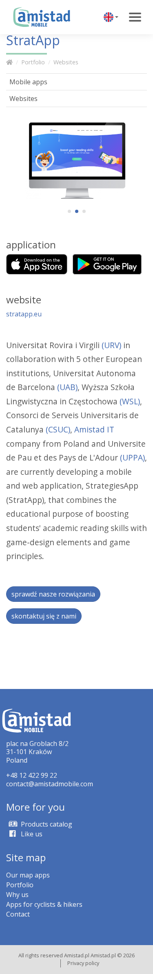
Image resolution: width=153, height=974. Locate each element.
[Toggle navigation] (135, 17)
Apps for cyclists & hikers (44, 904)
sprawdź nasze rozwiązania (53, 594)
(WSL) (130, 401)
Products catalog (45, 824)
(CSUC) (58, 429)
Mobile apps (28, 81)
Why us (17, 894)
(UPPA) (132, 457)
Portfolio (33, 62)
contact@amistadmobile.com (49, 783)
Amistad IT (94, 429)
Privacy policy (83, 963)
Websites (65, 62)
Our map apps (28, 875)
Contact (18, 914)
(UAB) (67, 387)
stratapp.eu (24, 313)
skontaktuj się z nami (43, 616)
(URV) (111, 345)
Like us (30, 833)
